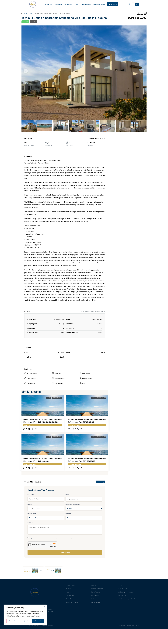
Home (25, 13)
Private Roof (31, 383)
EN (133, 4)
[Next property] (58, 570)
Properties (48, 4)
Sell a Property (96, 592)
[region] (25, 615)
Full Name (31, 494)
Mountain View (60, 378)
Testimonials (95, 599)
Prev (41, 571)
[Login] (130, 4)
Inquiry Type (32, 514)
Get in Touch (113, 4)
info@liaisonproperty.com (125, 592)
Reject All (25, 621)
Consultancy (58, 4)
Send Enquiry (65, 552)
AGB (137, 625)
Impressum (122, 625)
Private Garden (87, 378)
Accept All (38, 621)
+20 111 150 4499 (122, 588)
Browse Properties (97, 588)
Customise (12, 621)
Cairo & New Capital (72, 602)
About (77, 4)
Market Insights (86, 4)
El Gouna (68, 588)
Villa (30, 13)
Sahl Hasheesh (70, 595)
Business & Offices (99, 4)
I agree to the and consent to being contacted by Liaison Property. (52, 538)
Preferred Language (73, 504)
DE (137, 4)
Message (30, 523)
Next (52, 571)
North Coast (70, 599)
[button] (138, 13)
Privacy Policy (41, 538)
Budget (68, 514)
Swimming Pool (60, 383)
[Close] (44, 606)
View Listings (100, 482)
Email (67, 494)
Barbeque (58, 373)
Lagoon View (31, 378)
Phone (30, 504)
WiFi (83, 383)
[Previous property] (35, 570)
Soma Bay (69, 592)
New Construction (56, 397)
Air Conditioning (32, 373)
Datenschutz (130, 625)
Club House (86, 373)
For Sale (33, 21)
